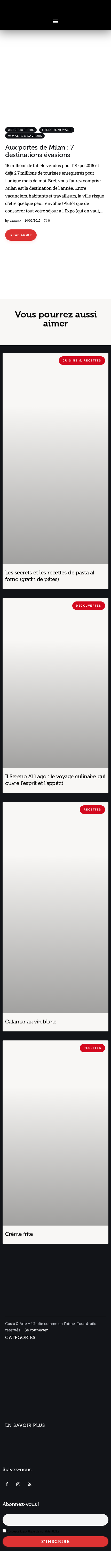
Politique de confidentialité (30, 1463)
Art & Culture (21, 130)
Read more (21, 235)
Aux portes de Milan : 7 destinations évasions (39, 151)
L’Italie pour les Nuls (27, 1371)
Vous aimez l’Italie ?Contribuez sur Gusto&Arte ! (31, 1450)
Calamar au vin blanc (30, 1021)
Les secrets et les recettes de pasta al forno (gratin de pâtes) (49, 575)
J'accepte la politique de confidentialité (33, 1531)
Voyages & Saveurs (25, 136)
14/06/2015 (33, 220)
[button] (55, 21)
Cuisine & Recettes (22, 1410)
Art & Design (16, 1380)
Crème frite (19, 1234)
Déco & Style (20, 1401)
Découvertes (17, 1419)
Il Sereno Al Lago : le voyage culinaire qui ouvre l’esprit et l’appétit (55, 779)
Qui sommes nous (22, 1438)
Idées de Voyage (57, 130)
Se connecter (36, 1329)
